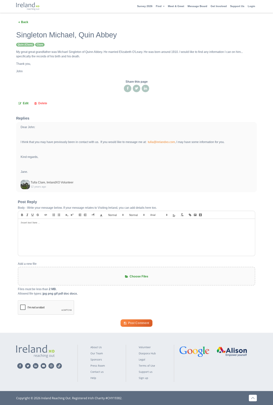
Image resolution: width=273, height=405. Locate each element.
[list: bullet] (58, 215)
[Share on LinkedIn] (145, 88)
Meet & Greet (176, 6)
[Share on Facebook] (127, 88)
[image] (195, 215)
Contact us (97, 372)
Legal (142, 359)
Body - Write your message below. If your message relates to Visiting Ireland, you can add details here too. (87, 207)
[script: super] (72, 215)
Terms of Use (147, 365)
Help (93, 378)
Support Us (237, 6)
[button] (101, 215)
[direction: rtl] (93, 215)
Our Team (96, 353)
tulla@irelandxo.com (161, 142)
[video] (200, 215)
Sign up (143, 378)
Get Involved (219, 6)
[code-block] (45, 215)
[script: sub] (66, 215)
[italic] (27, 215)
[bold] (22, 215)
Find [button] (159, 6)
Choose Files (139, 276)
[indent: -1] (80, 215)
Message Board (197, 6)
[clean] (182, 215)
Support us (145, 372)
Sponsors (96, 359)
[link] (190, 215)
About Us (96, 347)
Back (24, 22)
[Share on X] (136, 88)
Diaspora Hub (147, 353)
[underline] (32, 215)
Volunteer (145, 347)
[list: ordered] (53, 215)
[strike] (37, 215)
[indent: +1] (85, 215)
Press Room (97, 365)
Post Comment (138, 323)
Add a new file (27, 263)
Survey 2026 (144, 6)
